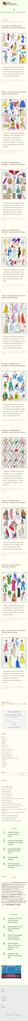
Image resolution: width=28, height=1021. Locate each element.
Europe (9, 12)
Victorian (3, 761)
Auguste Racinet (13, 884)
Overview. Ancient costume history (9, 819)
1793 (8, 618)
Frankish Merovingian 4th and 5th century (10, 807)
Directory (19, 12)
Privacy (3, 996)
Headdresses (24, 552)
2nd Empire (4, 759)
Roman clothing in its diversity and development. (12, 820)
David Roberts (10, 888)
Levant (19, 894)
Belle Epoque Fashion (19, 885)
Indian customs (14, 893)
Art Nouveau (4, 765)
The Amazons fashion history (8, 802)
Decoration (16, 888)
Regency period (21, 284)
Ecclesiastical (5, 889)
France (13, 12)
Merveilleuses (21, 79)
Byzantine (4, 738)
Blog (2, 1005)
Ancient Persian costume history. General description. (13, 798)
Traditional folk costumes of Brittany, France (14, 834)
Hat (19, 488)
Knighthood (7, 894)
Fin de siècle (4, 763)
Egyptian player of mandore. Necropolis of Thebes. (15, 928)
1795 (12, 618)
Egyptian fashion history (6, 789)
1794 (10, 618)
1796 (8, 150)
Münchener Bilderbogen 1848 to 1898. (10, 817)
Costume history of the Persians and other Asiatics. (12, 805)
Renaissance (4, 747)
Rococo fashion (6, 902)
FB (15, 1013)
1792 (6, 79)
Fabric (20, 150)
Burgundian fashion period (8, 887)
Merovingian (4, 740)
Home (1, 12)
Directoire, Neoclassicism (7, 754)
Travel (18, 904)
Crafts (19, 887)
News (5, 12)
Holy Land (8, 893)
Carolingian (4, 741)
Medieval (3, 743)
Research (4, 1007)
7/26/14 (3, 434)
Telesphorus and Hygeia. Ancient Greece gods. (15, 955)
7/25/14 (3, 504)
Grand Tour (15, 891)
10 (18, 703)
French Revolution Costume (17, 81)
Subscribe (14, 724)
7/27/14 (3, 29)
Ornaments (18, 898)
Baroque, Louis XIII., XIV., (7, 750)
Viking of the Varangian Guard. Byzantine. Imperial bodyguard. (15, 937)
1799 (8, 79)
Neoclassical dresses (12, 898)
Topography (10, 905)
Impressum (4, 1000)
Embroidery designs (13, 889)
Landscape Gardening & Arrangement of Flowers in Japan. (15, 842)
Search (3, 772)
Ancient (3, 736)
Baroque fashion (11, 885)
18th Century (11, 79)
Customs (6, 888)
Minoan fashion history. (6, 793)
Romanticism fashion (15, 902)
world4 (6, 29)
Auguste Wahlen (21, 884)
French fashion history (22, 351)
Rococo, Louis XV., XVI (6, 752)
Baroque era (5, 885)
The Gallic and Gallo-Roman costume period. (11, 803)
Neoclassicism (24, 81)
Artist (7, 884)
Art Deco (3, 766)
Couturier (16, 887)
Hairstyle (20, 552)
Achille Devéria (4, 882)
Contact (3, 991)
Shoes (2, 81)
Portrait (20, 899)
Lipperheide (24, 894)
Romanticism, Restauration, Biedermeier (10, 757)
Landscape (13, 894)
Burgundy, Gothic (5, 745)
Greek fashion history (6, 791)
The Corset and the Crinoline (8, 794)
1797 (16, 618)
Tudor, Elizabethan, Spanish (7, 749)
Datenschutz (4, 998)
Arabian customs (9, 882)
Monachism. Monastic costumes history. (10, 815)
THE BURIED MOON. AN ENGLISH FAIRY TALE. (14, 851)
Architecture (16, 882)
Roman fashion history (6, 800)
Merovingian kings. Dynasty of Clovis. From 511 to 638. (15, 865)
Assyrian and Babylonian (7, 796)
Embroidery (18, 217)
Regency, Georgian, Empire (7, 756)
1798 (18, 618)
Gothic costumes (6, 891)
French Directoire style (9, 81)
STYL (22, 902)
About (3, 989)
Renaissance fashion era (17, 901)
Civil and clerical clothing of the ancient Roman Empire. (15, 920)
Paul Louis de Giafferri (5, 82)
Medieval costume (8, 896)
